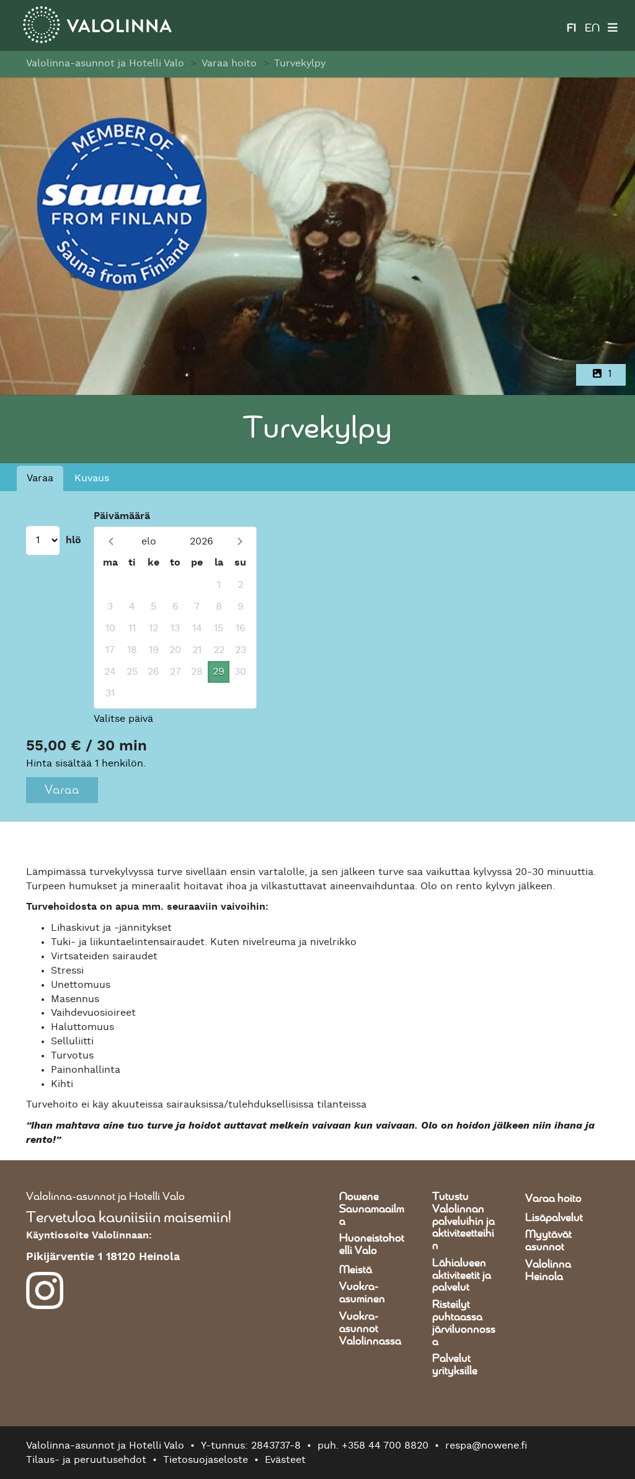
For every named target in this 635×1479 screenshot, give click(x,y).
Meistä (355, 1270)
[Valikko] (613, 25)
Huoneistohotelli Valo (371, 1244)
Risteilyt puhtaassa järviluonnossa (463, 1323)
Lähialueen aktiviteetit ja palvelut (461, 1276)
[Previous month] (110, 541)
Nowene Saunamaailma (371, 1209)
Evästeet (285, 1460)
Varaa (40, 478)
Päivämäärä (122, 516)
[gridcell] (110, 585)
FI (571, 28)
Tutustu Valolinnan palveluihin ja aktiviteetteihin (463, 1221)
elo (148, 541)
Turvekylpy (300, 63)
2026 (201, 541)
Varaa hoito (229, 63)
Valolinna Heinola (548, 1270)
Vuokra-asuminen (362, 1293)
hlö (73, 540)
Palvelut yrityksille (454, 1365)
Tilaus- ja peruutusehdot (86, 1460)
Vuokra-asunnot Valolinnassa (370, 1329)
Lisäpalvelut (554, 1218)
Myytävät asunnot (548, 1241)
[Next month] (239, 541)
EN (592, 28)
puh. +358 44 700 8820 (373, 1445)
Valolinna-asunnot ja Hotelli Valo (105, 63)
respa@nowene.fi (486, 1445)
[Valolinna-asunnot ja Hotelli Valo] (97, 25)
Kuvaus (91, 478)
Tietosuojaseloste (205, 1460)
